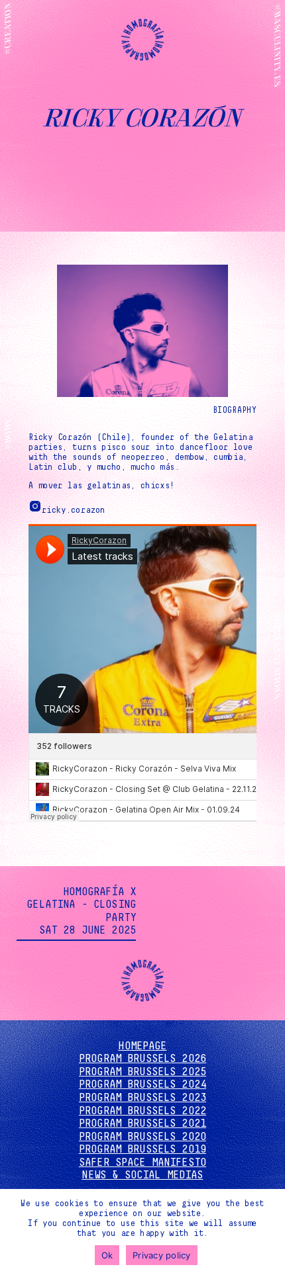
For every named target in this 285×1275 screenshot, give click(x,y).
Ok (107, 1255)
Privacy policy (162, 1255)
